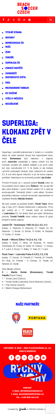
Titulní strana (13, 32)
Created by (13, 409)
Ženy (7, 52)
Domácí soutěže (14, 68)
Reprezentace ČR (14, 43)
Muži (8, 47)
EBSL (7, 82)
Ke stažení (11, 93)
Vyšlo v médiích (14, 98)
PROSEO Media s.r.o (38, 409)
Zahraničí (11, 73)
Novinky (10, 37)
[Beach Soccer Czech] (27, 8)
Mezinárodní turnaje (17, 88)
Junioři (9, 57)
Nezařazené (11, 104)
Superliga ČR (12, 62)
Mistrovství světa (15, 77)
